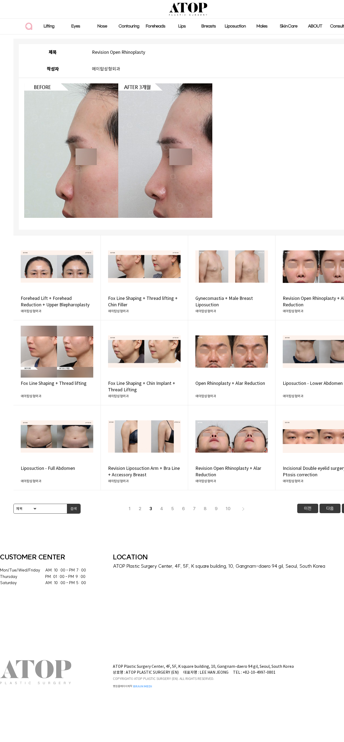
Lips (182, 26)
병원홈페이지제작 (123, 686)
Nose (102, 26)
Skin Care (288, 26)
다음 (330, 508)
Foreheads (155, 26)
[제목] (25, 508)
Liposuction (235, 26)
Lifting (49, 26)
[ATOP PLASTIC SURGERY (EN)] (188, 9)
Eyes (75, 26)
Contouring (129, 26)
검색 (73, 508)
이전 (307, 508)
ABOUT (315, 26)
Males (261, 26)
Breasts (208, 26)
